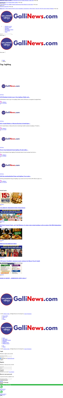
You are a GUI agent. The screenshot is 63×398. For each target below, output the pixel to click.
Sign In (1, 381)
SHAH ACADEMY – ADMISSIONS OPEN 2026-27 (13, 278)
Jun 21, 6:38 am (3, 155)
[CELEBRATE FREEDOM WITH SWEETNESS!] (31, 198)
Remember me (4, 358)
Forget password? (10, 358)
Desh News (2, 221)
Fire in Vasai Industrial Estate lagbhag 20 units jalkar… (14, 150)
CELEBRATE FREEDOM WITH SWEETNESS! (12, 207)
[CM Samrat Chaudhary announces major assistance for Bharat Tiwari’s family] (31, 251)
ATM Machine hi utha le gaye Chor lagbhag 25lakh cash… (15, 97)
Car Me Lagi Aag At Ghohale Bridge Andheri (9, 2)
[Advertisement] (22, 56)
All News (2, 94)
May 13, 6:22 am (3, 182)
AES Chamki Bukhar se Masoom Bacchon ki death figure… (15, 123)
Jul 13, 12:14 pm (3, 103)
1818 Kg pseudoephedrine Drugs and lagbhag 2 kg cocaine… (15, 176)
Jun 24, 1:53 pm (3, 129)
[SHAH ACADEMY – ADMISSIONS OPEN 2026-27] (31, 268)
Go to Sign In (11, 371)
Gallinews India (6, 313)
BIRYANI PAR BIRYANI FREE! (8, 243)
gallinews (4, 102)
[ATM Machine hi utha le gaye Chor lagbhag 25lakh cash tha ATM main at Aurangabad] (31, 86)
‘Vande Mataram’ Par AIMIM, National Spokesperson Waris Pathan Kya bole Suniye (16, 4)
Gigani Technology (28, 313)
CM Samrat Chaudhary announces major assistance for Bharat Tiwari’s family (20, 261)
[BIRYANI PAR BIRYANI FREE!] (31, 234)
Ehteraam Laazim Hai (4, 6)
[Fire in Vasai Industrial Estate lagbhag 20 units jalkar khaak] (31, 139)
